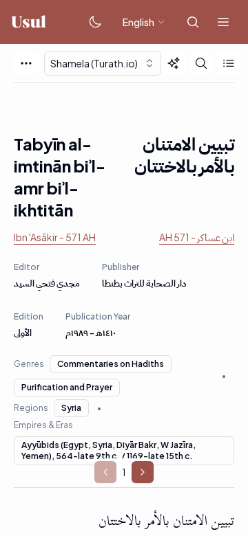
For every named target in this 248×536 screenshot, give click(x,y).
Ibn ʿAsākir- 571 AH (55, 237)
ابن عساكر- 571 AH (196, 237)
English (138, 22)
